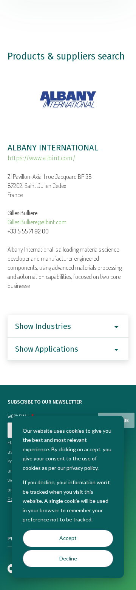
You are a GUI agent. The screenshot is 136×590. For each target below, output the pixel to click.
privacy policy (81, 468)
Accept (68, 538)
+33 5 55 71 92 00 (28, 231)
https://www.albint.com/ (42, 158)
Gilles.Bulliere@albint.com (37, 222)
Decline (68, 558)
